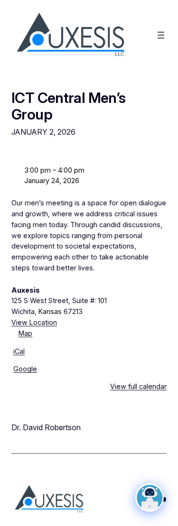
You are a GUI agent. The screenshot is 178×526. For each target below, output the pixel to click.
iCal (19, 351)
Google (25, 369)
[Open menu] (161, 35)
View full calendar (138, 386)
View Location (34, 322)
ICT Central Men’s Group (68, 106)
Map (21, 334)
